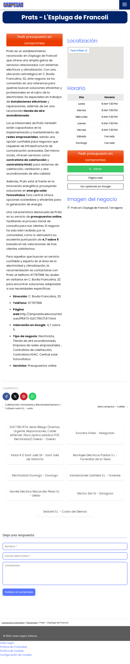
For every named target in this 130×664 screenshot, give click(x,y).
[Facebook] (6, 396)
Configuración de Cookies (16, 655)
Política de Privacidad (13, 647)
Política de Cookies (12, 651)
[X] (15, 396)
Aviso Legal (7, 643)
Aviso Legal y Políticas (25, 636)
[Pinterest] (24, 396)
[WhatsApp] (32, 396)
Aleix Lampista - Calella (111, 406)
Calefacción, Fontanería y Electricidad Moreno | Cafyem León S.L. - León (33, 406)
